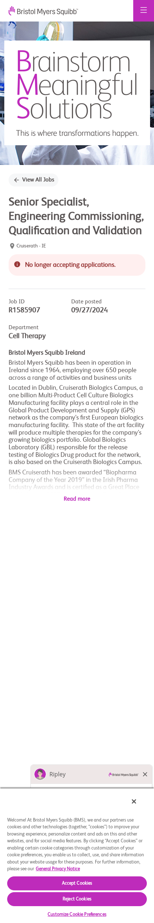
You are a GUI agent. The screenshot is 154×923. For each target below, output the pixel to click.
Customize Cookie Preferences (77, 914)
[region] (77, 855)
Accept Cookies (77, 883)
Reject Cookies (77, 899)
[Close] (134, 801)
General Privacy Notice (58, 869)
